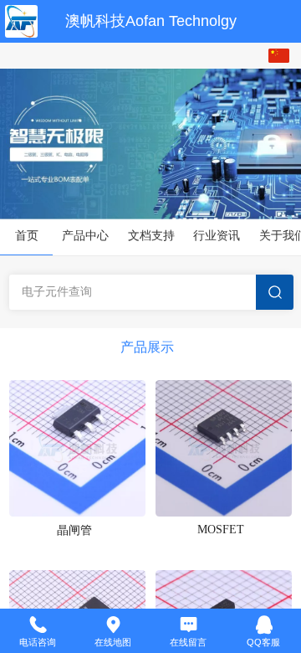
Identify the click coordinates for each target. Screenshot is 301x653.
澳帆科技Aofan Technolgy (151, 21)
